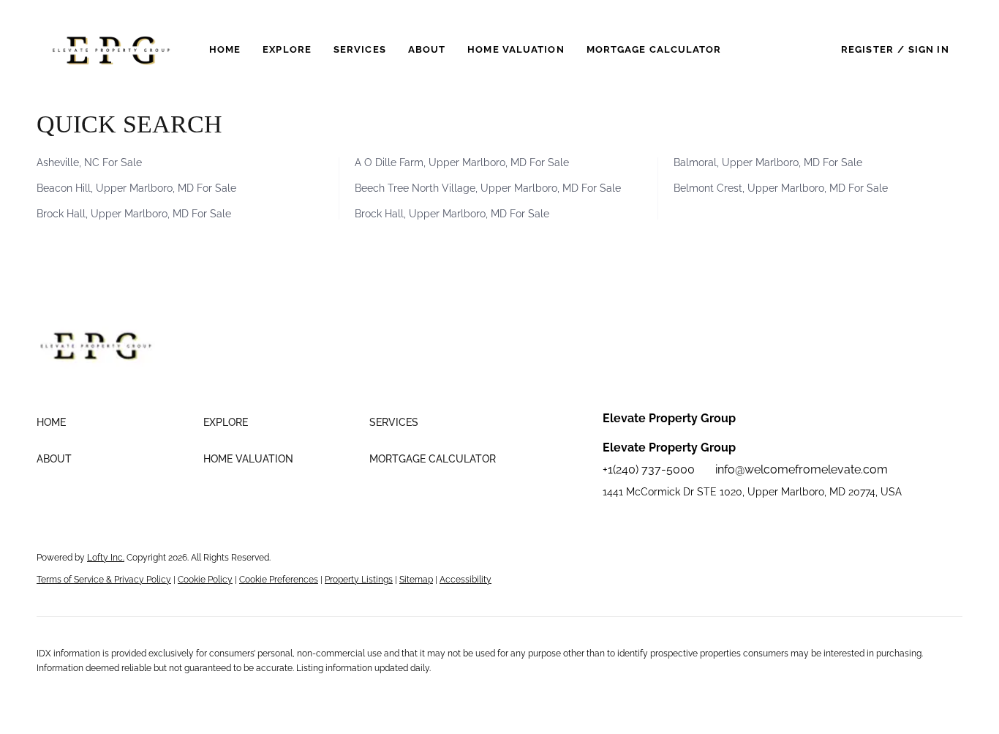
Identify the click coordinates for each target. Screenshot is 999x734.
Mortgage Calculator (654, 49)
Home (225, 49)
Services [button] (359, 49)
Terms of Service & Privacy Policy (104, 579)
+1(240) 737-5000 (649, 469)
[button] (111, 49)
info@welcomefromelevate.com (801, 469)
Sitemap (416, 579)
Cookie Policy (205, 579)
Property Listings (359, 579)
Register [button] (867, 49)
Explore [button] (287, 49)
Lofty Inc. (105, 558)
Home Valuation (515, 49)
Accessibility (465, 579)
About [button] (427, 49)
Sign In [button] (928, 49)
